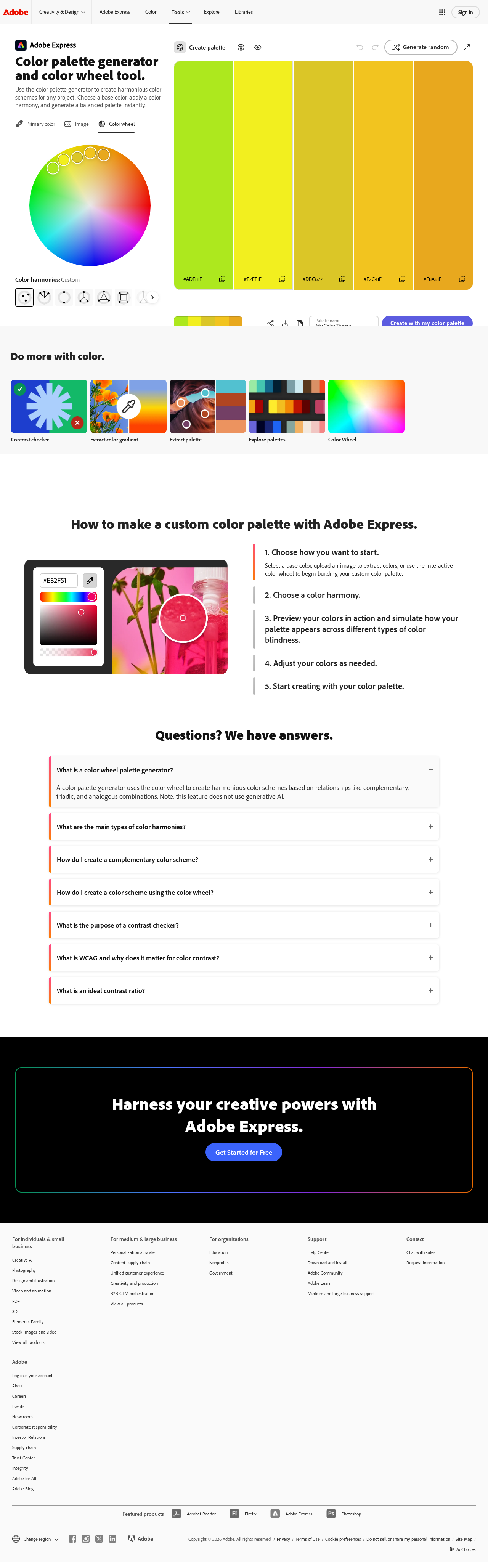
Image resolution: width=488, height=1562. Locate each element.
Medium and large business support (341, 1293)
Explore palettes (267, 439)
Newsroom (22, 1416)
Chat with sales (420, 1252)
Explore (212, 11)
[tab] (35, 124)
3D (15, 1311)
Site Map (464, 1539)
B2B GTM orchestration (132, 1293)
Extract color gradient (114, 439)
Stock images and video (34, 1332)
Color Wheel (342, 439)
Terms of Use (307, 1539)
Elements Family (28, 1321)
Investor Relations (29, 1437)
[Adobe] (15, 12)
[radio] (24, 297)
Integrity (20, 1468)
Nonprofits (219, 1262)
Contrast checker (30, 439)
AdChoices (466, 1549)
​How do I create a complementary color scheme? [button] (127, 859)
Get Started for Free (243, 1152)
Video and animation (31, 1291)
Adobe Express (115, 11)
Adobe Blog (23, 1488)
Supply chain (24, 1447)
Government (221, 1273)
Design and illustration (33, 1280)
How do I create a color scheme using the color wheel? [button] (135, 892)
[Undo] (360, 47)
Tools (178, 12)
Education (218, 1252)
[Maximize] (467, 47)
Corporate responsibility (34, 1427)
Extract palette (186, 439)
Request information (425, 1262)
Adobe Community (325, 1273)
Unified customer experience (137, 1273)
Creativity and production (134, 1283)
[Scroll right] (152, 297)
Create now (49, 406)
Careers (19, 1396)
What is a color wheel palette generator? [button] (115, 770)
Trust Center (23, 1458)
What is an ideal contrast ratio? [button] (101, 990)
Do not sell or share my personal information (408, 1539)
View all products (28, 1342)
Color (150, 11)
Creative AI (22, 1260)
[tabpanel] (90, 223)
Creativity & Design (59, 11)
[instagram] (86, 1539)
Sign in (465, 12)
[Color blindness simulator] (258, 47)
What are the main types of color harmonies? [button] (121, 826)
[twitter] (99, 1539)
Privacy (283, 1539)
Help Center (319, 1252)
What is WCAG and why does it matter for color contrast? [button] (138, 958)
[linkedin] (112, 1539)
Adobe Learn (319, 1283)
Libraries (244, 11)
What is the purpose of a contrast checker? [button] (118, 925)
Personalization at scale (133, 1252)
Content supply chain (130, 1262)
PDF (16, 1301)
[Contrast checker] (241, 47)
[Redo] (375, 47)
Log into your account (32, 1375)
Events (18, 1406)
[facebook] (72, 1539)
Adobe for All (24, 1478)
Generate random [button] (426, 47)
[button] (442, 12)
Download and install (327, 1262)
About (17, 1386)
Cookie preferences (343, 1539)
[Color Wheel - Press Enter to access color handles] (90, 205)
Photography (24, 1270)
